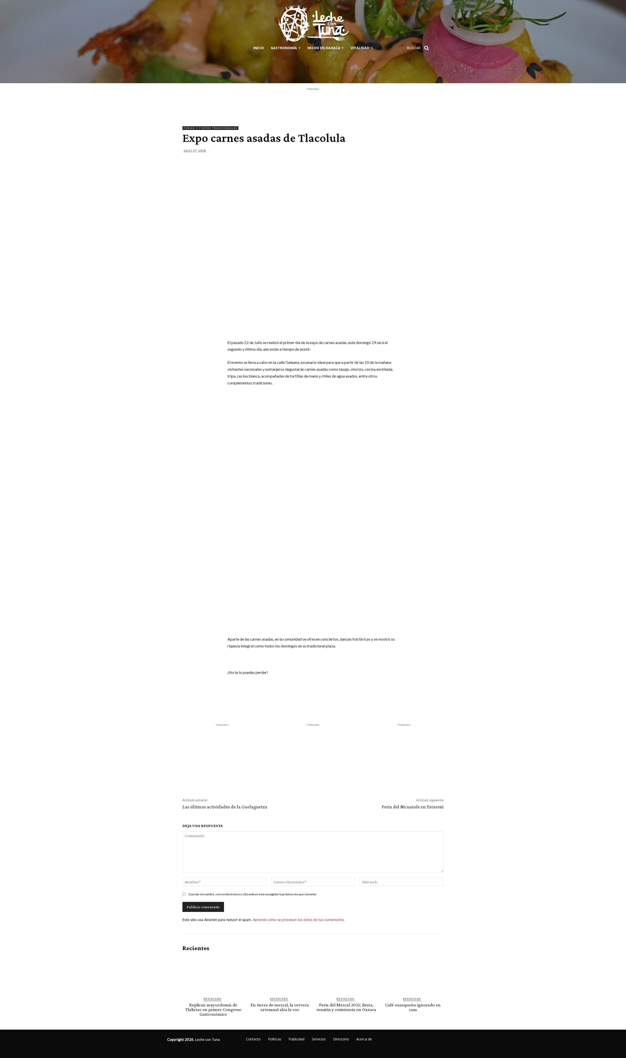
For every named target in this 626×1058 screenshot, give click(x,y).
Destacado (212, 998)
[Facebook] (393, 152)
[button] (419, 48)
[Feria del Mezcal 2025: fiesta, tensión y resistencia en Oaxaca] (346, 974)
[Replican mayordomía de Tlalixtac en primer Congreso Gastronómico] (213, 974)
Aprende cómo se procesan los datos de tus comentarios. (299, 920)
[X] (404, 152)
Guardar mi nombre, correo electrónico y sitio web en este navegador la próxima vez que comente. (253, 894)
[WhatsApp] (427, 152)
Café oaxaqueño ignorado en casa (413, 1007)
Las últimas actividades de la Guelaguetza (224, 806)
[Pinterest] (416, 152)
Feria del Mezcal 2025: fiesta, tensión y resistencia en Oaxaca (346, 1007)
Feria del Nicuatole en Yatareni (413, 806)
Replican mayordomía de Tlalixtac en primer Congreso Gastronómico (213, 1009)
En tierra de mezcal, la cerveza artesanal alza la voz (280, 1007)
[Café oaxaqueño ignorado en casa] (413, 974)
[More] (438, 152)
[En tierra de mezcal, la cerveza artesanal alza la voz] (280, 974)
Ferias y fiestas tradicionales (210, 127)
